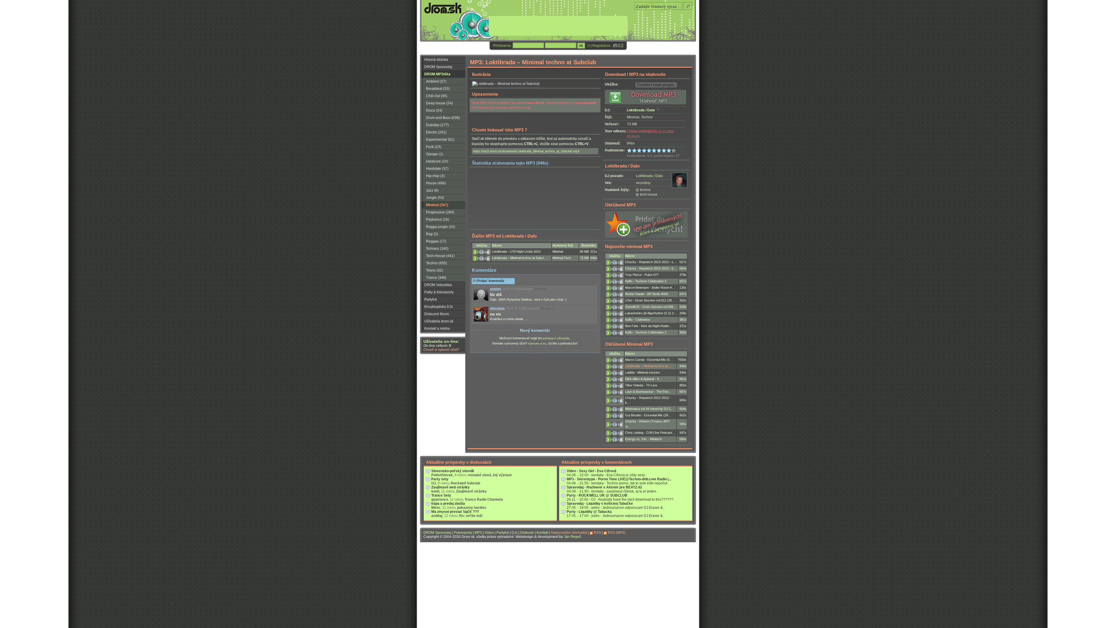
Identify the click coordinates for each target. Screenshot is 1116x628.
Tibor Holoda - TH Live (641, 385)
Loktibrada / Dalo (641, 110)
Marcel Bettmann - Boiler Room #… (650, 287)
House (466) (436, 183)
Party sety (439, 479)
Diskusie (527, 533)
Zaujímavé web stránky (450, 487)
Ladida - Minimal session (642, 372)
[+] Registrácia (599, 46)
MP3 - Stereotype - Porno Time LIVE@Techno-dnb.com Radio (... (619, 479)
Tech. (568, 258)
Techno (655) (436, 263)
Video (489, 533)
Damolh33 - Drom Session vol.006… (651, 306)
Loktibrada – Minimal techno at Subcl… (519, 258)
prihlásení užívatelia (556, 338)
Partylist (430, 299)
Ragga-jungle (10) (440, 227)
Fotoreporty (463, 533)
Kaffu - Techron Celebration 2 (645, 332)
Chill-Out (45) (436, 96)
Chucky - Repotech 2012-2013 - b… (651, 268)
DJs (515, 533)
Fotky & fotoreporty (439, 292)
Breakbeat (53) (438, 89)
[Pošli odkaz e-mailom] (620, 46)
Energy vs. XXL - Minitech (643, 439)
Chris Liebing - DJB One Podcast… (650, 432)
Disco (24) (434, 110)
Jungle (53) (435, 198)
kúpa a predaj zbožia (448, 504)
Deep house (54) (439, 103)
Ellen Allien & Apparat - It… (643, 379)
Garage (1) (434, 154)
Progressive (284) (440, 212)
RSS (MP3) (616, 533)
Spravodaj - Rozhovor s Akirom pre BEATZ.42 (604, 487)
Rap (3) (432, 234)
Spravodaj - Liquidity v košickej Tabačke (600, 504)
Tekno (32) (434, 270)
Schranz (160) (437, 249)
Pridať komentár (489, 281)
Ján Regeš (572, 537)
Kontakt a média (437, 329)
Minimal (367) (437, 205)
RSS (597, 533)
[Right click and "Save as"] (647, 103)
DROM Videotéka (438, 285)
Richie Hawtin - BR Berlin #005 (646, 294)
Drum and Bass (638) (443, 118)
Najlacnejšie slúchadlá (569, 533)
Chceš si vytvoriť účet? (441, 350)
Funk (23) (433, 147)
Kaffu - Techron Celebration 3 (645, 281)
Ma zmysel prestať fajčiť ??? (455, 512)
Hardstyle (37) (437, 169)
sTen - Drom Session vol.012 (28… (650, 300)
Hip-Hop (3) (435, 176)
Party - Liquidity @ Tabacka (589, 512)
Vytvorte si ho (537, 343)
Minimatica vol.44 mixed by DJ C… (649, 409)
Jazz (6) (432, 190)
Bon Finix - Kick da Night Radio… (648, 326)
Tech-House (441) (440, 256)
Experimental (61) (440, 140)
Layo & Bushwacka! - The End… (648, 391)
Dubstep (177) (437, 125)
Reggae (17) (436, 241)
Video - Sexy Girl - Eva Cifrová (591, 471)
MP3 (478, 533)
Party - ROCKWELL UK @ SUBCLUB (597, 495)
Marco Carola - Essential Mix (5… (649, 359)
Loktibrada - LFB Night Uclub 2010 (516, 251)
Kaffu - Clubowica (637, 319)
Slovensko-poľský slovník (452, 471)
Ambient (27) (436, 81)
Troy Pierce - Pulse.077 (642, 274)
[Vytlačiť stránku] (615, 46)
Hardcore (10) (437, 161)
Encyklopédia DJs (438, 307)
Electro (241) (436, 132)
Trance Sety (441, 495)
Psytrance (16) (437, 219)
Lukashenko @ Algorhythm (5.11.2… (651, 313)
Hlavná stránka (436, 60)
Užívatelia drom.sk (438, 321)
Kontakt (542, 533)
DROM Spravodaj (438, 67)
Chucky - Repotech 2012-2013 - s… (651, 262)
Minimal (557, 251)
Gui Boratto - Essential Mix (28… (648, 415)
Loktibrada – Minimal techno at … (648, 366)
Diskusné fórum (436, 314)
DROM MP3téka (437, 74)
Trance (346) (436, 278)
